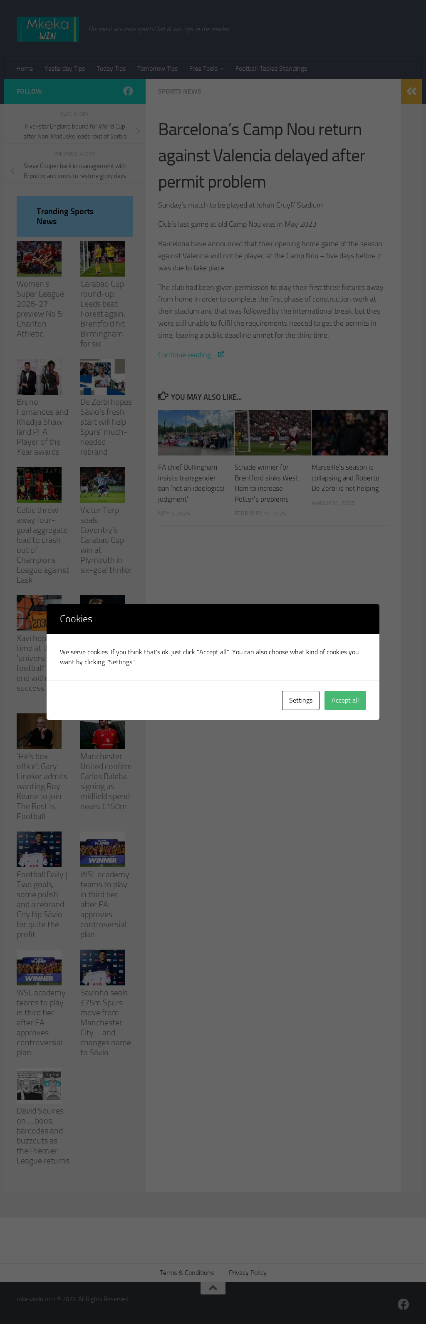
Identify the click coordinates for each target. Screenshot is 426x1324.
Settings (300, 700)
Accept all (345, 700)
